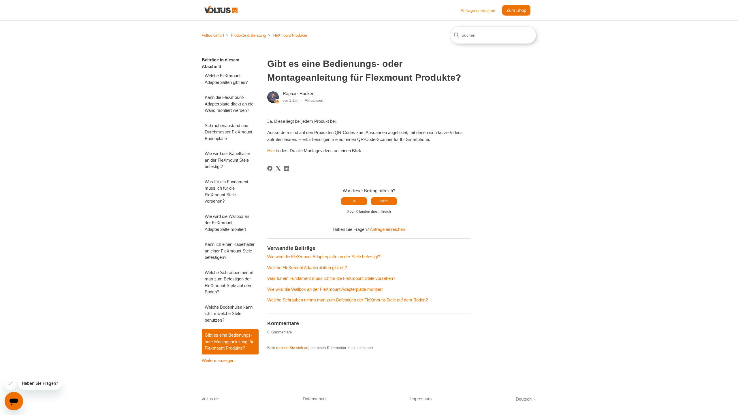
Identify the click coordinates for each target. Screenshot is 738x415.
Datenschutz (315, 398)
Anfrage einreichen (478, 10)
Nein (384, 201)
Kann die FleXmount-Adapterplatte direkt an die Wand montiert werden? (229, 104)
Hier (271, 150)
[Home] (221, 10)
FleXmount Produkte (290, 35)
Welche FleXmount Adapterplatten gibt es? (226, 79)
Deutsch (524, 399)
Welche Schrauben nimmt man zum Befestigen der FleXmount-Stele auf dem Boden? (229, 282)
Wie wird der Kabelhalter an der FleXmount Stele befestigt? (227, 160)
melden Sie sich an (292, 348)
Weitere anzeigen (218, 360)
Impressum (421, 398)
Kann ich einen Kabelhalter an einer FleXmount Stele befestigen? (230, 251)
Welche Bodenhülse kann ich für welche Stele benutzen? (229, 313)
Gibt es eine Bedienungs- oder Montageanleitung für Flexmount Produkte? (229, 341)
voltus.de (210, 398)
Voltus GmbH (213, 35)
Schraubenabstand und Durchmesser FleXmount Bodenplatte (228, 132)
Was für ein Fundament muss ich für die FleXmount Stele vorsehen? (226, 191)
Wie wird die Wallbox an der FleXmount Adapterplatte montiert (227, 223)
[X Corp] (278, 168)
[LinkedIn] (286, 168)
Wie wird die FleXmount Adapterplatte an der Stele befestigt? (323, 256)
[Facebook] (269, 168)
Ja (354, 201)
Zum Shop (516, 10)
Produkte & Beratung (248, 35)
